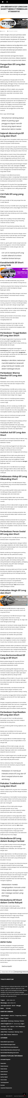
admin (3, 31)
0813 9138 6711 (9, 1096)
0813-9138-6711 (11, 1000)
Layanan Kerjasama (19, 1096)
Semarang (17, 1023)
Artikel (15, 31)
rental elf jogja (10, 114)
